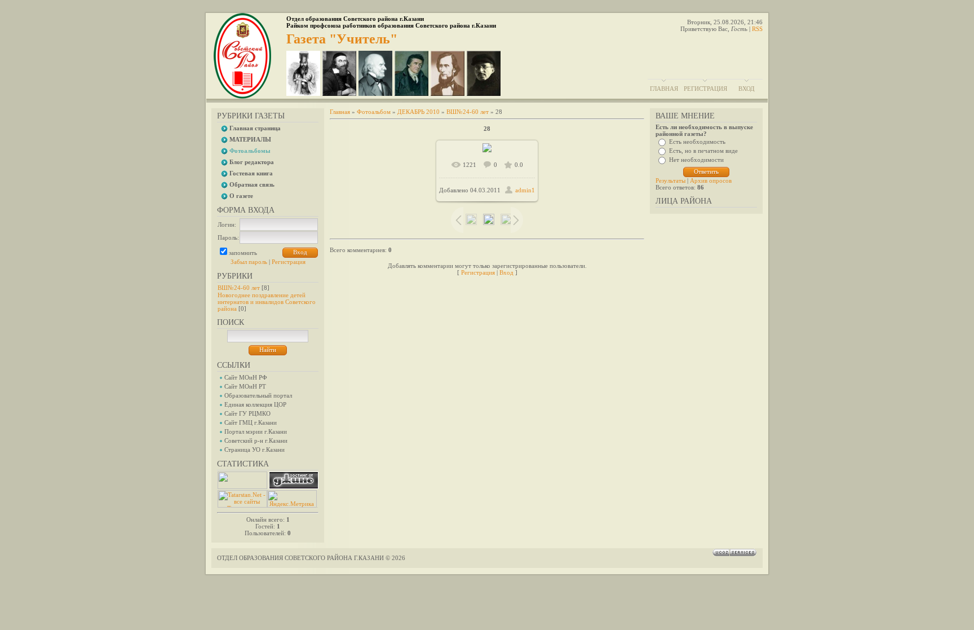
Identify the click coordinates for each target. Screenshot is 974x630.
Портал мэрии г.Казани (255, 431)
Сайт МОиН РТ (245, 386)
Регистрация (705, 88)
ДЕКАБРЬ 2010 (418, 111)
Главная (664, 88)
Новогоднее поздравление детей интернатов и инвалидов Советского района (267, 302)
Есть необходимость (697, 141)
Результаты (670, 180)
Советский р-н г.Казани (255, 440)
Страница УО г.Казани (254, 449)
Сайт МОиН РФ (245, 377)
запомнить (243, 252)
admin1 (525, 190)
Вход (746, 88)
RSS (757, 28)
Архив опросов (711, 180)
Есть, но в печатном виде (703, 150)
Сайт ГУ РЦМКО (247, 413)
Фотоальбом (374, 111)
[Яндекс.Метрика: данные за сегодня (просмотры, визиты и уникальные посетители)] (292, 499)
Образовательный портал (258, 395)
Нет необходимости (696, 159)
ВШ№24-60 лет (239, 287)
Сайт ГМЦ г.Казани (250, 422)
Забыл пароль (249, 261)
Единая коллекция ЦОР (255, 404)
